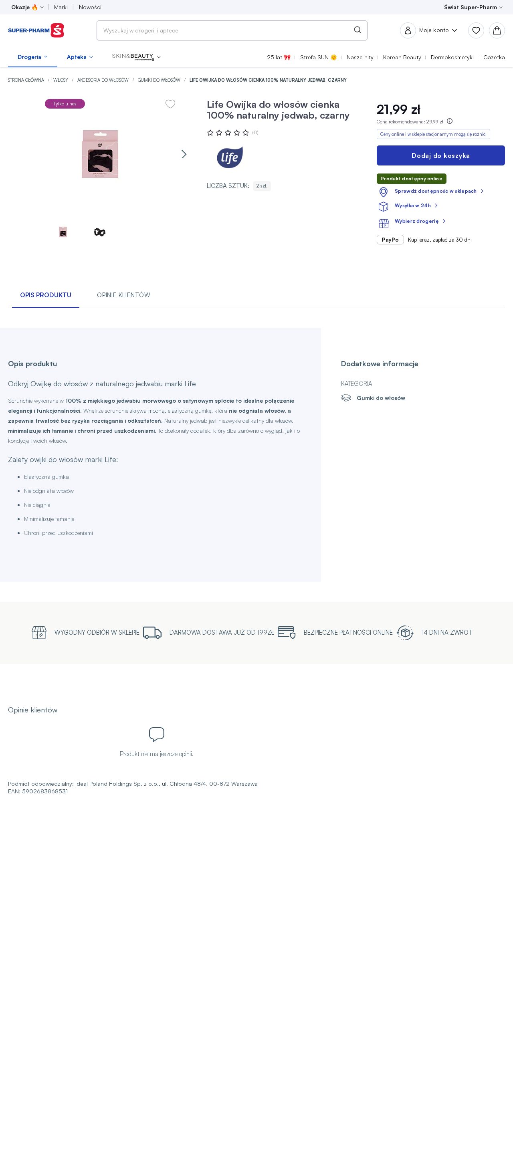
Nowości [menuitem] (90, 7)
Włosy (61, 80)
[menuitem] (32, 56)
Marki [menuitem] (61, 7)
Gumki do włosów (160, 80)
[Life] (231, 157)
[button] (136, 56)
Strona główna (26, 80)
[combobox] (232, 30)
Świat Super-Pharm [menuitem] (470, 7)
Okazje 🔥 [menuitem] (24, 7)
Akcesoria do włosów (103, 80)
